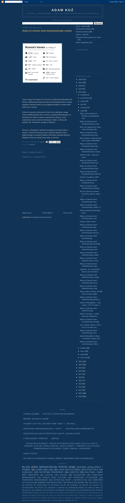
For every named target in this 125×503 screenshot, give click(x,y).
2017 (80, 374)
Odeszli (55, 438)
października (85, 98)
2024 (80, 86)
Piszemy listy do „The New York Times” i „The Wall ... (50, 424)
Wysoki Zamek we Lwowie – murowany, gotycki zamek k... (90, 193)
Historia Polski (58, 485)
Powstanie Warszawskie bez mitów (88, 37)
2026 (80, 79)
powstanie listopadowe (52, 500)
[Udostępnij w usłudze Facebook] (57, 142)
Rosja (70, 482)
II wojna (81, 495)
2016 (80, 377)
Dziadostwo (79, 475)
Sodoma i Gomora (56, 487)
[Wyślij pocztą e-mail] (50, 142)
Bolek (85, 485)
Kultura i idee (80, 34)
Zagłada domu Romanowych (79, 429)
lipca (82, 104)
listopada (83, 95)
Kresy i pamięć (81, 26)
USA (59, 498)
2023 (80, 89)
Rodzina (74, 485)
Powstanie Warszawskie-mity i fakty (42, 429)
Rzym (52, 498)
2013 (80, 387)
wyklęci (42, 495)
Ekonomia (35, 492)
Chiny (51, 495)
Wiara (81, 482)
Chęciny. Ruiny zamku (88, 222)
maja (82, 111)
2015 (80, 380)
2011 (80, 393)
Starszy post (67, 213)
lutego (82, 354)
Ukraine (68, 498)
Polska (63, 475)
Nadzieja (50, 490)
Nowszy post (26, 213)
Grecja (72, 495)
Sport (61, 492)
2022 (80, 92)
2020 (80, 365)
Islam (98, 495)
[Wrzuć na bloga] (52, 142)
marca (82, 351)
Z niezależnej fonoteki (35, 438)
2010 (80, 396)
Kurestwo (42, 485)
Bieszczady (56, 482)
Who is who (94, 487)
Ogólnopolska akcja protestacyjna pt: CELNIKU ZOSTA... (52, 434)
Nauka (41, 487)
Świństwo (98, 480)
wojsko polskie (29, 495)
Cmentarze (33, 475)
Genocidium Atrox (53, 466)
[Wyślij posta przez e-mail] (47, 142)
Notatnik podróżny (82, 32)
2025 (80, 83)
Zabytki (74, 472)
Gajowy (95, 485)
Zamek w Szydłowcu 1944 (89, 177)
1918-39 (29, 482)
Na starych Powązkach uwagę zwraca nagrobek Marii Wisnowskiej (58, 458)
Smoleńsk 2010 (96, 482)
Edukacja (26, 490)
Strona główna (47, 213)
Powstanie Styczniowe (85, 477)
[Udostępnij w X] (54, 142)
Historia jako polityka (83, 29)
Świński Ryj (70, 500)
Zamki (39, 470)
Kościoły (27, 472)
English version (49, 492)
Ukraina (32, 144)
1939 (61, 470)
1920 (50, 470)
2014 (80, 384)
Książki (44, 498)
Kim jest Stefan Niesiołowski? (59, 414)
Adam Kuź (63, 10)
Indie (90, 495)
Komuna (38, 490)
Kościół (34, 498)
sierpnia (83, 101)
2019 (80, 368)
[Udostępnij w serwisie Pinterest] (59, 142)
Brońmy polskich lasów (35, 419)
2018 (80, 371)
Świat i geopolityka (82, 42)
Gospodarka (28, 487)
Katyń (24, 498)
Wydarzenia (86, 490)
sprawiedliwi (94, 492)
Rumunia (42, 482)
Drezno (29, 485)
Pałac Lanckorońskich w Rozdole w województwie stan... (89, 116)
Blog (26, 466)
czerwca (83, 107)
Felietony (61, 495)
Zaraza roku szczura (55, 477)
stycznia (83, 357)
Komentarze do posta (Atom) (41, 217)
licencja (35, 500)
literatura (81, 492)
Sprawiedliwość (76, 487)
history (70, 492)
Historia (49, 475)
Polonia (73, 490)
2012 (80, 390)
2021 (80, 361)
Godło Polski (30, 453)
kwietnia (83, 348)
